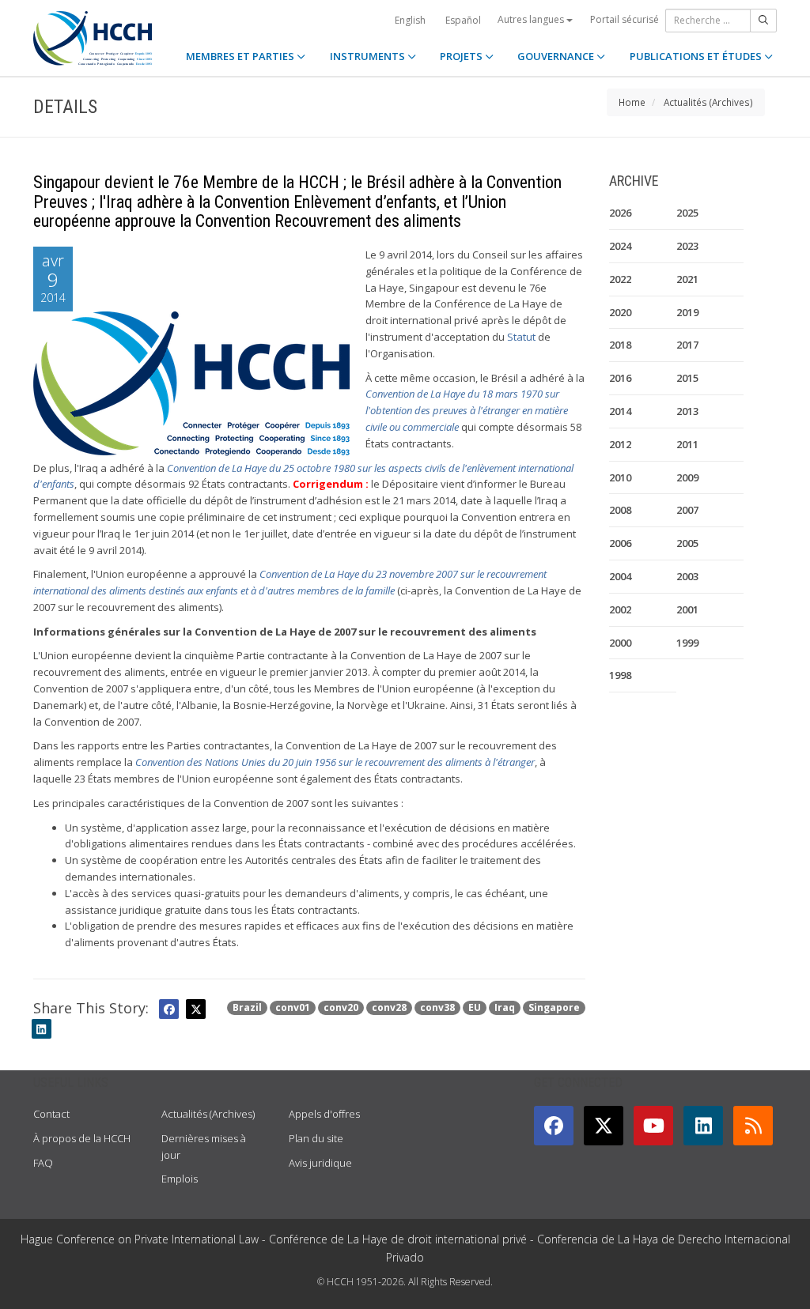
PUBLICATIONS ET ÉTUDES (697, 56)
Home (632, 102)
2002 (620, 609)
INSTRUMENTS (368, 56)
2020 (620, 312)
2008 (620, 510)
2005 (687, 543)
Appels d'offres (324, 1114)
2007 (687, 510)
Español (463, 20)
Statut (521, 337)
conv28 (389, 1007)
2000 (620, 643)
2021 (687, 279)
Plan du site (316, 1138)
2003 (687, 576)
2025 (687, 213)
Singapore (554, 1007)
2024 (620, 246)
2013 (687, 411)
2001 (687, 609)
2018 (620, 345)
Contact (51, 1114)
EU (474, 1007)
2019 (687, 312)
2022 (620, 279)
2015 (687, 378)
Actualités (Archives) (708, 102)
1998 (620, 675)
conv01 (292, 1007)
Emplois (179, 1178)
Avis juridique (320, 1163)
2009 (687, 477)
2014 (620, 411)
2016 (620, 378)
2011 (687, 444)
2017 (687, 345)
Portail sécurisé (624, 19)
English (410, 20)
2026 (620, 213)
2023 (687, 246)
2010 (620, 477)
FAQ (43, 1163)
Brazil (247, 1007)
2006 (620, 543)
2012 (620, 444)
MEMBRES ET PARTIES (241, 56)
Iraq (504, 1007)
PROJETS (462, 56)
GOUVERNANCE (556, 56)
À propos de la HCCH (82, 1138)
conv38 (437, 1007)
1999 (687, 643)
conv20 (341, 1007)
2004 (620, 576)
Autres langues (532, 19)
